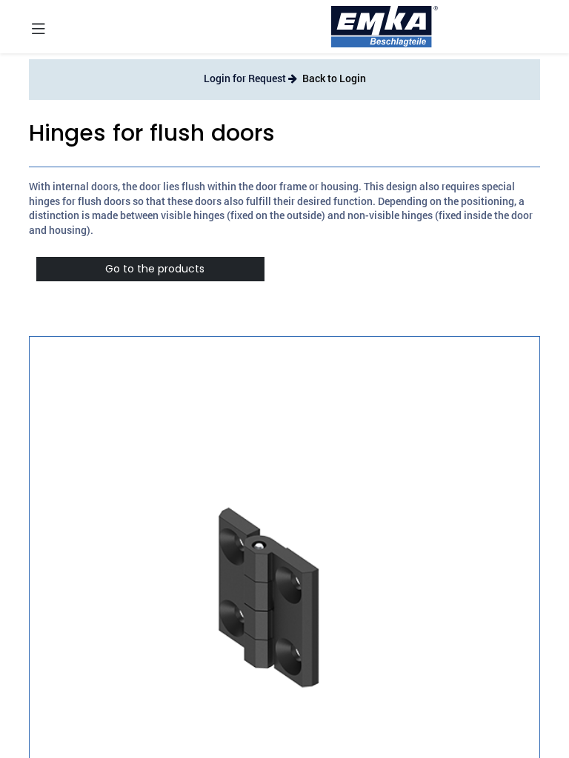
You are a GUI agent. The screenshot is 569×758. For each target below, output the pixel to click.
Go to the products (150, 268)
